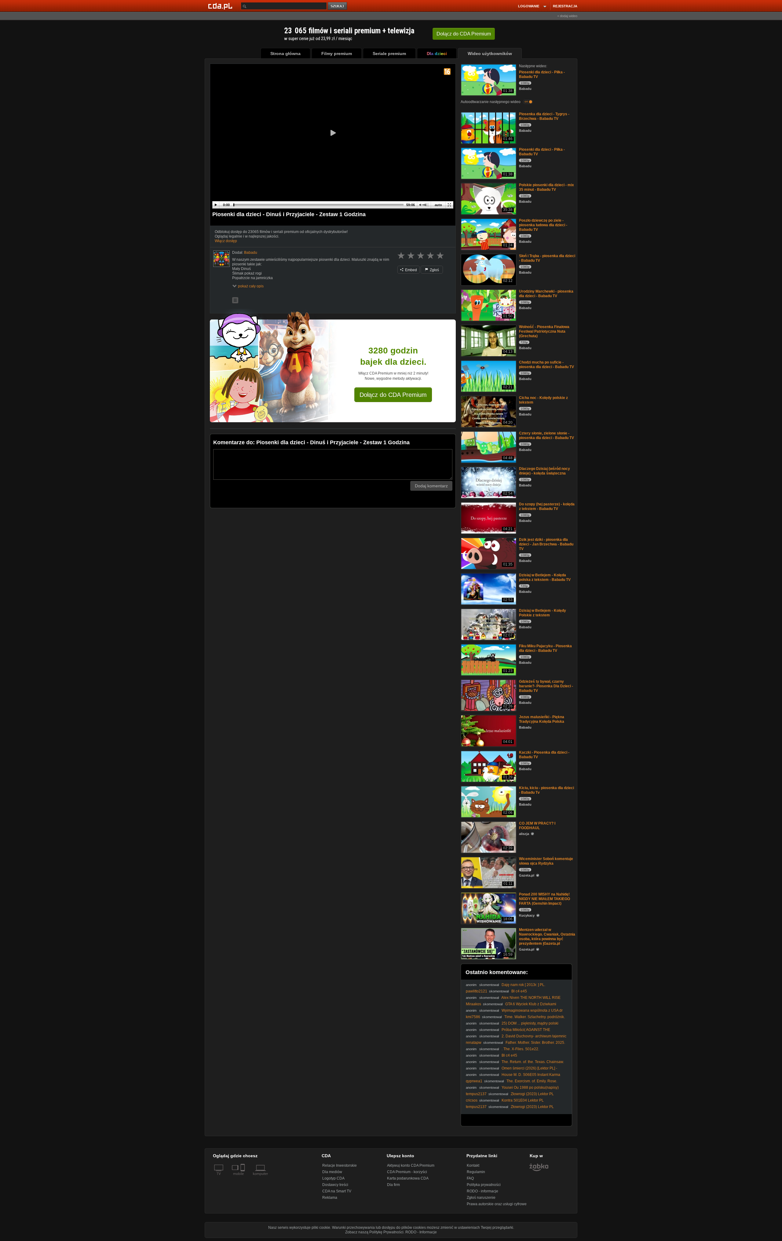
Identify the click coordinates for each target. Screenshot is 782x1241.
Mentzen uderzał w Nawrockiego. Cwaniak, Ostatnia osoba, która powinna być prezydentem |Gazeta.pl (547, 937)
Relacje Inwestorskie (339, 1165)
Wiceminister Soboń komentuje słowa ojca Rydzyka (546, 861)
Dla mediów (332, 1172)
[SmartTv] (243, 1177)
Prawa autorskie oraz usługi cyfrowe (497, 1204)
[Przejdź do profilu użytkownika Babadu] (221, 258)
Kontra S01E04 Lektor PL (523, 1100)
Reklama (329, 1197)
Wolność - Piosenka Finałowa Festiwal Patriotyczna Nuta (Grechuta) (544, 331)
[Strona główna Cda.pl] (221, 6)
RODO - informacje (482, 1191)
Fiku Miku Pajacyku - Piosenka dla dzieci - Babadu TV (545, 648)
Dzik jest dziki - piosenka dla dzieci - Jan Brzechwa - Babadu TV (546, 544)
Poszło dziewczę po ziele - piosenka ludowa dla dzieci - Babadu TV (543, 225)
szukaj (338, 6)
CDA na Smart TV (336, 1191)
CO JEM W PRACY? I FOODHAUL (537, 825)
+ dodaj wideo (567, 16)
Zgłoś (434, 270)
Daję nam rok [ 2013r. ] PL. (523, 985)
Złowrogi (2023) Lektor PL (532, 1094)
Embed (410, 270)
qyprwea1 (474, 1081)
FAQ (470, 1178)
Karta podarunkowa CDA (408, 1178)
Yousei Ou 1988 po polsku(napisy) (530, 1087)
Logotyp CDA (333, 1178)
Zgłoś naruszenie (481, 1197)
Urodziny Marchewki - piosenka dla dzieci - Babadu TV (546, 293)
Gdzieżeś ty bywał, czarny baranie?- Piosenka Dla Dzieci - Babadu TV (546, 686)
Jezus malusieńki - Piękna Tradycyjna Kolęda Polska (541, 719)
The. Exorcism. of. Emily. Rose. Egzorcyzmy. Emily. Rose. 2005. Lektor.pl (511, 1083)
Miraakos (473, 1004)
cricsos (471, 1100)
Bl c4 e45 (519, 991)
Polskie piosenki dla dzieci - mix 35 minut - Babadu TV (546, 187)
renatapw (473, 1042)
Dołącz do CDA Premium (393, 394)
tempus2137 (476, 1094)
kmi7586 (473, 1017)
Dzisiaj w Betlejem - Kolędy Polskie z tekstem (542, 612)
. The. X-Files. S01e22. (520, 1049)
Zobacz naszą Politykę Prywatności (374, 1232)
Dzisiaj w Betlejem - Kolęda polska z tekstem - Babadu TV (545, 577)
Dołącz (464, 33)
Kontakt (473, 1165)
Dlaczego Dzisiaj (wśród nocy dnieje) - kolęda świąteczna (544, 471)
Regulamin (476, 1172)
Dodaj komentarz (431, 485)
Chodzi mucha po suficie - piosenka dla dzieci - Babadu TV (546, 364)
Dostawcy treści (335, 1185)
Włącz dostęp (226, 241)
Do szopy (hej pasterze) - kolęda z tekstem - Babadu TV (547, 506)
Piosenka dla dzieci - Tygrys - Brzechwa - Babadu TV (544, 116)
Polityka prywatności (484, 1185)
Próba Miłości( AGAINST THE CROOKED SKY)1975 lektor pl (508, 1032)
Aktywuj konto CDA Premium (410, 1165)
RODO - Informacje (421, 1232)
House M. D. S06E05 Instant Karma (531, 1075)
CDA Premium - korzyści (407, 1172)
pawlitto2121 (476, 991)
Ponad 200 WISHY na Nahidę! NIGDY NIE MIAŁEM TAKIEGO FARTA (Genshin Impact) (544, 899)
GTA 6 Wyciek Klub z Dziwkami (530, 1004)
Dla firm (393, 1185)
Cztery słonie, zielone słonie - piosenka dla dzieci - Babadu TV (546, 435)
